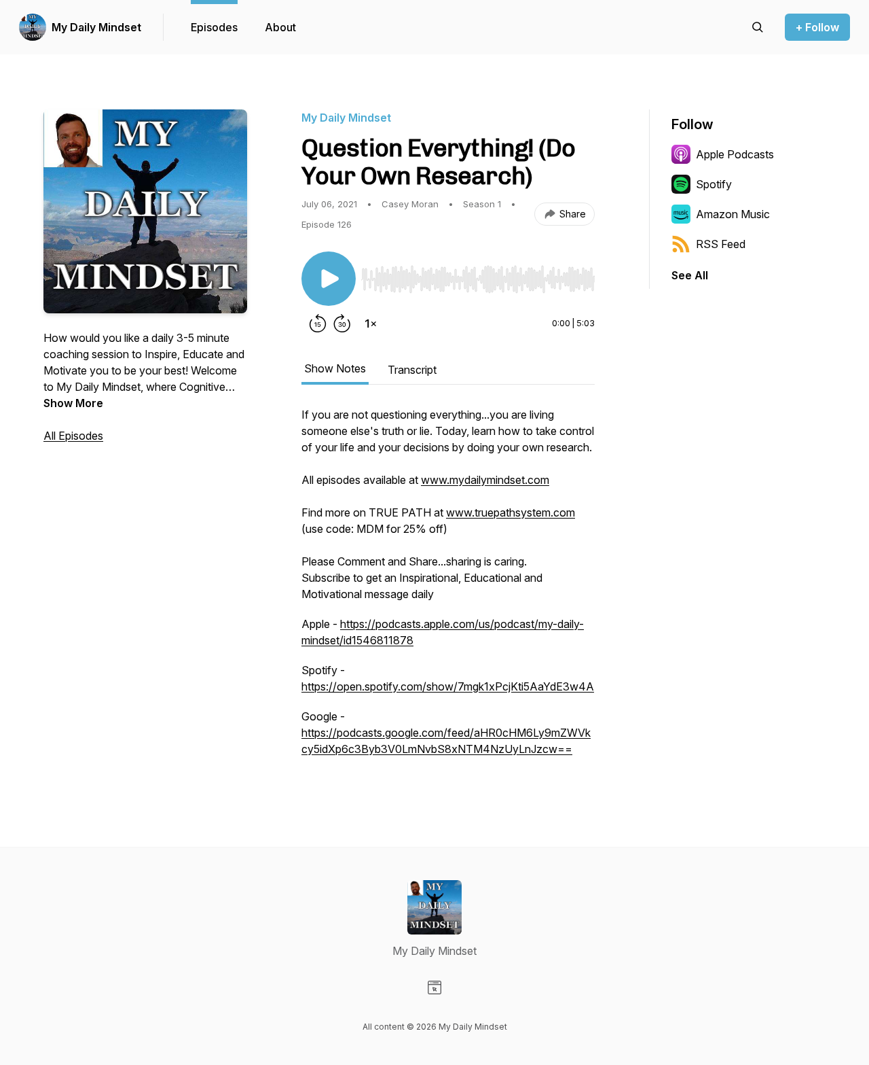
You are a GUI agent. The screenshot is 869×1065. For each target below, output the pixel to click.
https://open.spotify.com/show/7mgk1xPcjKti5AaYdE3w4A (447, 686)
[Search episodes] (757, 27)
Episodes (214, 27)
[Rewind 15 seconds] (317, 323)
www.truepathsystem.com (510, 512)
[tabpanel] (448, 588)
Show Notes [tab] (335, 368)
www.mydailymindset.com (485, 480)
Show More (73, 403)
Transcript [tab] (412, 370)
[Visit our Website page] (434, 987)
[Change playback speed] (370, 323)
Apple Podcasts (735, 154)
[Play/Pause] (328, 278)
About (280, 27)
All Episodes (73, 435)
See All (689, 275)
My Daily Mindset (96, 27)
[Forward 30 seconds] (342, 323)
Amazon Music (733, 214)
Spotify (714, 184)
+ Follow (817, 27)
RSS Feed (720, 244)
